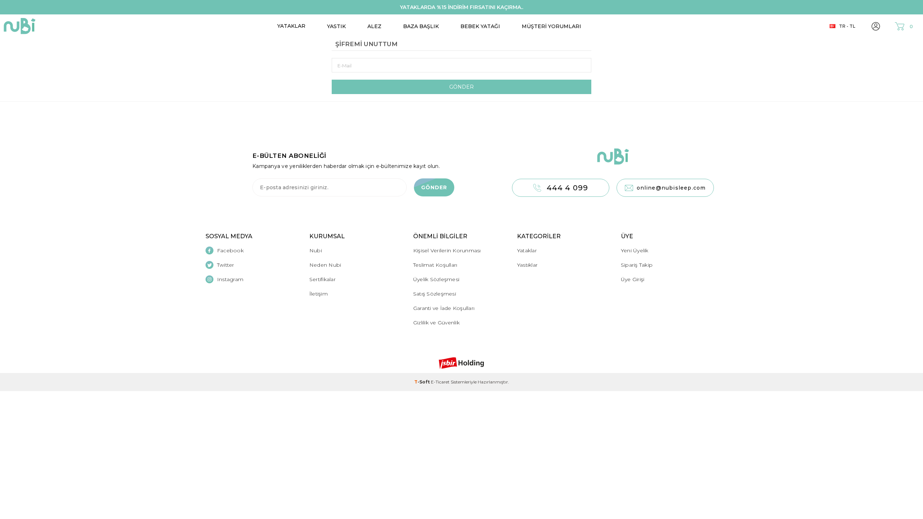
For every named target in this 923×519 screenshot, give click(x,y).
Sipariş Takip (637, 265)
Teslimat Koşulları (435, 265)
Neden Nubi (325, 265)
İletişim (318, 293)
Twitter (225, 265)
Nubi (315, 250)
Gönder (461, 87)
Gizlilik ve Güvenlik (436, 322)
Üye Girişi (633, 279)
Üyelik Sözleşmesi (436, 279)
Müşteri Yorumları (551, 26)
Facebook (230, 250)
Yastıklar (527, 265)
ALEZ (374, 26)
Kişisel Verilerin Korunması (447, 250)
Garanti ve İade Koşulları (443, 308)
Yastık (336, 26)
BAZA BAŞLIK (421, 26)
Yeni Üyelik (635, 250)
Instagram (230, 279)
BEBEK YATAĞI (480, 26)
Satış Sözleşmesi (434, 293)
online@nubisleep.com (671, 188)
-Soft (422, 382)
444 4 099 (567, 187)
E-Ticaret (440, 382)
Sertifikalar (322, 279)
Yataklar (291, 26)
